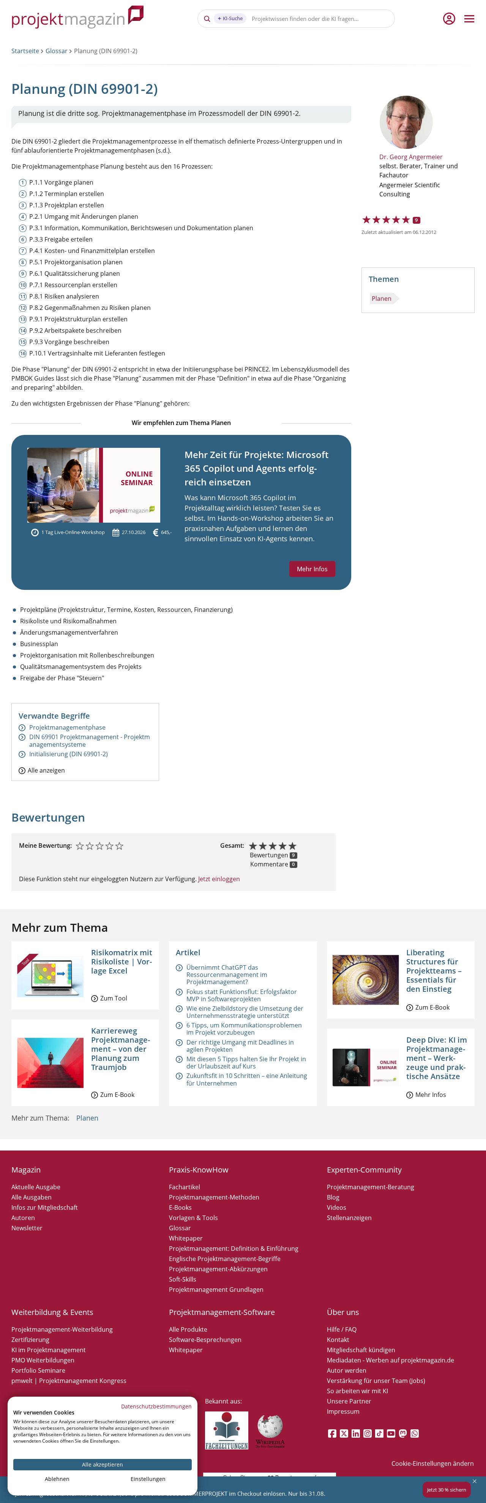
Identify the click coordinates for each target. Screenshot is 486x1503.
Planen (381, 298)
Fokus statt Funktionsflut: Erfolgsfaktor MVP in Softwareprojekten (241, 995)
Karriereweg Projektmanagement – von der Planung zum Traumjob (120, 1049)
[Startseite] (77, 18)
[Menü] (469, 18)
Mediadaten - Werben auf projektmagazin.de (390, 1360)
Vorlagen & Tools (193, 1218)
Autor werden (346, 1370)
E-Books (180, 1207)
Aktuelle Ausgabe (35, 1187)
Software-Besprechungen (205, 1339)
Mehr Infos (312, 569)
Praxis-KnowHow (199, 1170)
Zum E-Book (117, 1095)
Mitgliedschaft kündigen (361, 1350)
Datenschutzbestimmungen (156, 1406)
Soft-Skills (182, 1279)
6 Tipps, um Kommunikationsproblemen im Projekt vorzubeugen (244, 1029)
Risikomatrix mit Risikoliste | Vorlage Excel (121, 961)
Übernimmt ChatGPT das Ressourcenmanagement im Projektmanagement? (226, 974)
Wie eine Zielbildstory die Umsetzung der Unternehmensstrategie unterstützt (244, 1012)
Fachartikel (184, 1187)
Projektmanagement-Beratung (370, 1187)
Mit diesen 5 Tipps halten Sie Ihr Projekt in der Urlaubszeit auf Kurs (246, 1062)
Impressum (343, 1411)
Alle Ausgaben (31, 1197)
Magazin (26, 1170)
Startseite (25, 51)
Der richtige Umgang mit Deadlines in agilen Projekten (240, 1046)
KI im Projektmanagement (48, 1350)
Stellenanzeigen (349, 1218)
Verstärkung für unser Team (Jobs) (376, 1381)
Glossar (57, 51)
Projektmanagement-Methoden (214, 1197)
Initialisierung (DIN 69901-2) (68, 754)
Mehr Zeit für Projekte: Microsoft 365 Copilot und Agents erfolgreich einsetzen (256, 468)
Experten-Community (364, 1170)
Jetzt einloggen (218, 879)
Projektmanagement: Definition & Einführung (233, 1248)
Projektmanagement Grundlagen (216, 1289)
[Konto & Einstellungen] (448, 18)
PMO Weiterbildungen (42, 1360)
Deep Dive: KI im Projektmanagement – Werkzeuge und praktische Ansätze (436, 1058)
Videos (336, 1207)
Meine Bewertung (44, 845)
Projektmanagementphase (67, 727)
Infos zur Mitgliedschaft (44, 1207)
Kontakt (338, 1339)
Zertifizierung (30, 1339)
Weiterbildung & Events (52, 1312)
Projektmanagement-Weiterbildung (62, 1329)
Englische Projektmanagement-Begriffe (225, 1259)
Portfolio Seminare (38, 1370)
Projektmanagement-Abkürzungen (218, 1269)
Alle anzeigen (46, 770)
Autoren (23, 1218)
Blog (333, 1197)
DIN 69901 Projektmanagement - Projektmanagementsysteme (89, 740)
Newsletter (27, 1228)
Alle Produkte (188, 1329)
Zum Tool (113, 998)
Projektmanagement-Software (222, 1312)
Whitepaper (186, 1238)
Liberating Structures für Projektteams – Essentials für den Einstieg (434, 970)
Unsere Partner (349, 1401)
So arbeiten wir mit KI (357, 1391)
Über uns (343, 1312)
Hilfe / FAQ (342, 1329)
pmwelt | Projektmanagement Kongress (68, 1381)
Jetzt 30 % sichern (446, 1489)
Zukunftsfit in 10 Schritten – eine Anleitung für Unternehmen (246, 1079)
